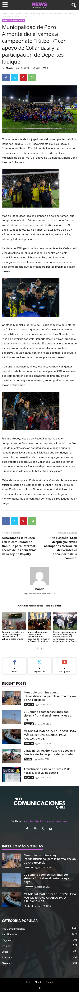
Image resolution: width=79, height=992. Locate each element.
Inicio (4, 13)
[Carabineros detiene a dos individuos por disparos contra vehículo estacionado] (14, 621)
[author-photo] (39, 576)
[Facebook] (6, 77)
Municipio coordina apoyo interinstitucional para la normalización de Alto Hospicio (50, 696)
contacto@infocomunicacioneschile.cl (47, 821)
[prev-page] (37, 648)
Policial (28, 759)
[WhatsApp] (32, 77)
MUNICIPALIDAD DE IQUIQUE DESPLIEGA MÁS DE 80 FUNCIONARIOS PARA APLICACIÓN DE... (50, 734)
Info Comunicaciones (20, 13)
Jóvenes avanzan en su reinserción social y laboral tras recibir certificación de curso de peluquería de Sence (65, 636)
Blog (28, 981)
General (6, 963)
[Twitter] (14, 77)
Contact (49, 981)
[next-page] (42, 648)
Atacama (7, 957)
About (38, 981)
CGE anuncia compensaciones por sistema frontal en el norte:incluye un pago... (48, 715)
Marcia (9, 67)
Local (5, 951)
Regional (29, 704)
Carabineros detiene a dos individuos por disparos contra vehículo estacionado (13, 635)
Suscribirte (64, 660)
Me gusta (14, 660)
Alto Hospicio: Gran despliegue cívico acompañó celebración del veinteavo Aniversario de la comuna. (60, 548)
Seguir (39, 660)
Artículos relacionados (30, 605)
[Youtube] (51, 829)
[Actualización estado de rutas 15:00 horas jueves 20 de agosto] (11, 774)
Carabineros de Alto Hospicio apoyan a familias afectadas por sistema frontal (49, 752)
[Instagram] (36, 829)
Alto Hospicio (9, 934)
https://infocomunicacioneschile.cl (39, 593)
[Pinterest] (23, 77)
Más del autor (53, 605)
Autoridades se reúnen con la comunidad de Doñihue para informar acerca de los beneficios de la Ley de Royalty (19, 546)
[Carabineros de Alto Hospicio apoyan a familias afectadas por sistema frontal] (11, 756)
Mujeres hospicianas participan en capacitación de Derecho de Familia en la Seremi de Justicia (39, 636)
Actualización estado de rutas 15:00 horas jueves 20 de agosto (47, 770)
